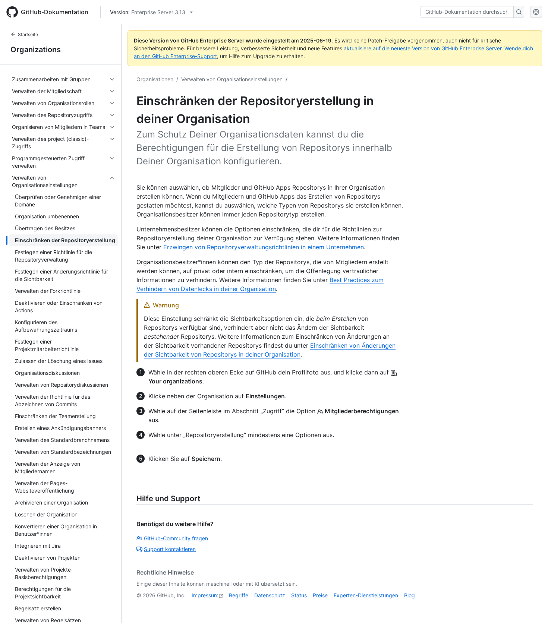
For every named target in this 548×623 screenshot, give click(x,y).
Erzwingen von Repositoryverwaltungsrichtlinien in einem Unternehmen (263, 247)
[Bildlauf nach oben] (531, 606)
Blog (409, 595)
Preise (320, 595)
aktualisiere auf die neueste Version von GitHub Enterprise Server (422, 48)
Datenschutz (269, 595)
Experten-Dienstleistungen (366, 595)
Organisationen (154, 79)
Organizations (35, 49)
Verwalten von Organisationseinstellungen (232, 79)
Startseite (28, 34)
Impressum (205, 595)
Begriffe (238, 595)
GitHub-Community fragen (176, 538)
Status (299, 595)
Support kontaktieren (170, 549)
